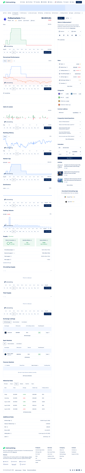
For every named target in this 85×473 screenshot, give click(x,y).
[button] (63, 93)
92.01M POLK (78, 73)
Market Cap (48, 13)
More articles (70, 185)
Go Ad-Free (7, 93)
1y (26, 52)
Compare (27, 20)
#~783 (67, 93)
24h (14, 52)
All (38, 52)
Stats (10, 13)
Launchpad (38, 460)
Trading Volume (64, 13)
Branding (62, 456)
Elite (37, 456)
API (36, 458)
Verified (11, 236)
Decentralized (16, 322)
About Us (15, 452)
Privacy (24, 470)
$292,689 (75, 67)
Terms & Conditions (31, 470)
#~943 (67, 101)
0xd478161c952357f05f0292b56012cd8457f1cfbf (76, 112)
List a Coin (50, 454)
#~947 (67, 97)
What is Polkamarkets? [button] (64, 121)
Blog (61, 458)
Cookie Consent (18, 470)
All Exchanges (7, 322)
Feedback (74, 452)
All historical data (27, 412)
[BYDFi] (5, 464)
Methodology (63, 454)
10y (35, 52)
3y (29, 52)
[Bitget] (22, 461)
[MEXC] (5, 461)
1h (4, 52)
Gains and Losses (33, 13)
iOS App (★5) (38, 452)
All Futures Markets (27, 375)
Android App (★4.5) (40, 450)
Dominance (55, 13)
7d (16, 52)
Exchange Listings (80, 13)
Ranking (41, 13)
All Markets (27, 357)
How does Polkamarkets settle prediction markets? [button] (65, 133)
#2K (13, 20)
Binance (27, 457)
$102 (74, 70)
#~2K (80, 93)
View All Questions (70, 139)
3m (23, 52)
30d (20, 52)
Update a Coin (51, 456)
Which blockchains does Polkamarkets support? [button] (64, 128)
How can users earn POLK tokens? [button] (66, 136)
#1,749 (77, 64)
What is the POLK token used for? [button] (66, 124)
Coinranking (10, 2)
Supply (71, 13)
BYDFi (30, 457)
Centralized (24, 322)
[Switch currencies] (70, 153)
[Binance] (14, 461)
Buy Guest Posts (51, 452)
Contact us (74, 450)
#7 (69, 104)
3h (7, 52)
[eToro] (14, 464)
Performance (24, 13)
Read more (72, 28)
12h (10, 52)
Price (5, 13)
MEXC (23, 457)
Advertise (50, 450)
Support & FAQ (75, 454)
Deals (37, 462)
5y (31, 52)
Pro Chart (38, 454)
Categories (15, 13)
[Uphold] (22, 464)
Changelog (62, 452)
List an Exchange (51, 458)
